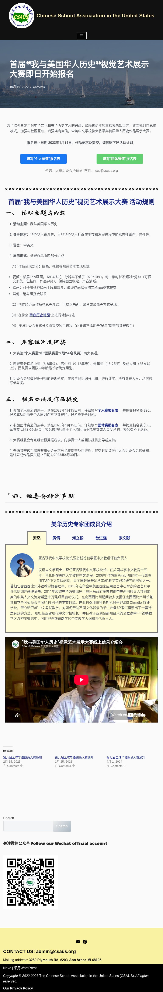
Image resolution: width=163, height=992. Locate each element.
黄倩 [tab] (56, 538)
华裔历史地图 (40, 315)
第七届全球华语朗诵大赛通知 (126, 757)
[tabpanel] (81, 589)
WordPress (29, 968)
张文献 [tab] (124, 538)
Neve (7, 968)
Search (8, 818)
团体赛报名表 (108, 425)
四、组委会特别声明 (43, 495)
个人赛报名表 (108, 410)
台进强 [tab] (101, 538)
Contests (39, 87)
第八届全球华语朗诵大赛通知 (22, 757)
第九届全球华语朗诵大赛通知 (74, 757)
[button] (81, 495)
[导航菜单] (82, 35)
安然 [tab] (37, 538)
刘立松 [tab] (77, 538)
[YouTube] (78, 943)
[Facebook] (84, 943)
